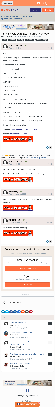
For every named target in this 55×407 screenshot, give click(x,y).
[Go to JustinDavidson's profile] (6, 343)
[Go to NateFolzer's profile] (6, 333)
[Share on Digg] (15, 311)
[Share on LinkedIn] (3, 311)
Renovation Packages (33, 36)
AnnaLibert (16, 325)
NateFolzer (16, 335)
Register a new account (27, 268)
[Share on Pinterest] (31, 311)
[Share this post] (51, 48)
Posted (16, 48)
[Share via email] (27, 311)
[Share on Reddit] (23, 311)
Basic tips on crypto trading (20, 363)
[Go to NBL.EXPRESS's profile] (5, 46)
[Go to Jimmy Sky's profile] (6, 355)
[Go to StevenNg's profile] (5, 192)
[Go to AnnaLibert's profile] (6, 324)
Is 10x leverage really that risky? (21, 332)
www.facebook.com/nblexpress (24, 129)
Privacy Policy (22, 396)
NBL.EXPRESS (8, 36)
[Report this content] (48, 48)
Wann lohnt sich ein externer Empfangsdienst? (27, 354)
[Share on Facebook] (11, 311)
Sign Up (48, 10)
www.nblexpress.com (18, 134)
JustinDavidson (18, 347)
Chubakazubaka (18, 366)
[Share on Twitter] (7, 311)
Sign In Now (27, 285)
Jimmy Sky (16, 356)
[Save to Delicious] (19, 311)
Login (35, 10)
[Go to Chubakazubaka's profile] (6, 365)
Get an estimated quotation (36, 158)
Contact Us (33, 396)
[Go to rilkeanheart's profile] (5, 221)
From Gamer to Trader (18, 323)
